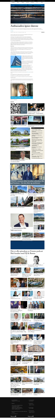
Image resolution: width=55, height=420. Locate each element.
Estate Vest (27, 2)
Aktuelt (42, 2)
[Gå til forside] (12, 1)
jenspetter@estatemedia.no (32, 411)
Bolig (18, 2)
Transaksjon (13, 2)
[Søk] (42, 1)
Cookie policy (13, 413)
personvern (16, 413)
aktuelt (12, 99)
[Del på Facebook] (41, 32)
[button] (12, 121)
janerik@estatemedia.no (31, 404)
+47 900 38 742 (32, 412)
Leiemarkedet (32, 2)
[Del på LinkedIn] (42, 32)
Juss (37, 2)
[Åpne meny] (43, 0)
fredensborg (15, 99)
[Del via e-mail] (43, 32)
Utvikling (23, 2)
